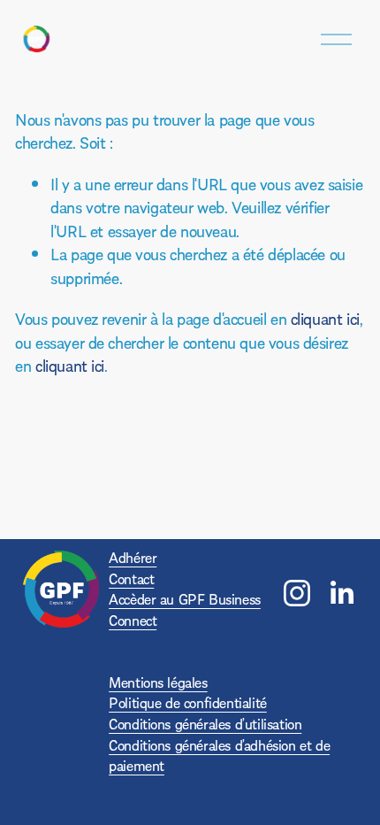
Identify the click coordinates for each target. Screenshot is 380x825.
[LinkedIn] (341, 593)
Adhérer (132, 557)
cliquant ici (325, 318)
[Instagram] (297, 593)
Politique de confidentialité (188, 702)
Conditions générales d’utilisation (205, 723)
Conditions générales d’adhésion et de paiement (219, 755)
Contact (131, 578)
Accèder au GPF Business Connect (185, 609)
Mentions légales (158, 682)
